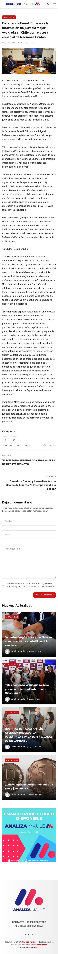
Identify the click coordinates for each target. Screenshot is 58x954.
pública (28, 446)
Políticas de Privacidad (29, 926)
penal (18, 446)
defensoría (7, 446)
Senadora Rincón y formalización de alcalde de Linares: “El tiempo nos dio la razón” (30, 485)
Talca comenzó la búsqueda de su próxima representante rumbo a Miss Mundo (27, 689)
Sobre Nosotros (36, 922)
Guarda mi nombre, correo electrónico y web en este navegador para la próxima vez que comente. (30, 585)
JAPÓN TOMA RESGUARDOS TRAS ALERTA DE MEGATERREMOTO (28, 462)
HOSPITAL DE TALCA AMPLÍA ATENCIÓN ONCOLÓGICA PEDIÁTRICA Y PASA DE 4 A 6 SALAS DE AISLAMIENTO (29, 734)
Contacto (18, 922)
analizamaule (18, 651)
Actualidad (9, 17)
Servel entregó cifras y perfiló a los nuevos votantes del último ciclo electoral (28, 641)
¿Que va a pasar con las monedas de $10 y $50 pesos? (29, 786)
